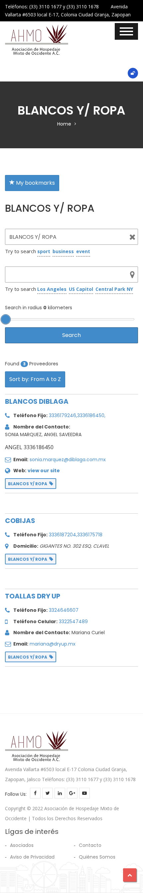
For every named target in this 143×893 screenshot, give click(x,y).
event (83, 251)
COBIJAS (20, 520)
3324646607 (63, 610)
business (63, 251)
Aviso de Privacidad (32, 857)
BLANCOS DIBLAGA (37, 401)
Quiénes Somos (97, 857)
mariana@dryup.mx (52, 644)
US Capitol (81, 289)
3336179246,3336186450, (77, 415)
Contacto (90, 845)
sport (43, 251)
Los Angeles (52, 289)
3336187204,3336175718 (75, 534)
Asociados (22, 845)
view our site (44, 470)
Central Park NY (114, 289)
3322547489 (73, 621)
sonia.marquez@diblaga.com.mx (68, 459)
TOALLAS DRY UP (32, 596)
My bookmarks (35, 183)
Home (64, 124)
